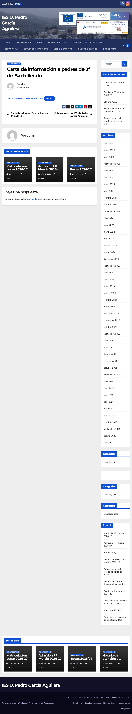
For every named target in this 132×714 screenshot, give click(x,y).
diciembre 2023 (111, 259)
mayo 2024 (109, 232)
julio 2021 (108, 381)
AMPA (40, 42)
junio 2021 (109, 388)
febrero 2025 (110, 198)
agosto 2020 (110, 436)
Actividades (24, 42)
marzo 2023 (110, 293)
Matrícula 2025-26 (113, 610)
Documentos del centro (87, 42)
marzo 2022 (110, 347)
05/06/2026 (14, 663)
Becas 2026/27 (80, 169)
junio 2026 (109, 143)
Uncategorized (14, 63)
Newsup (37, 703)
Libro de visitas (63, 49)
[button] (123, 45)
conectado (32, 199)
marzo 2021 (109, 408)
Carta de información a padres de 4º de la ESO (29, 114)
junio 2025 (109, 177)
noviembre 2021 (112, 361)
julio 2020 (108, 442)
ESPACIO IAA (11, 49)
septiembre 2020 (112, 429)
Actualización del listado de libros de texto (113, 121)
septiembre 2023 (112, 266)
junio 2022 (109, 340)
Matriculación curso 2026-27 (16, 167)
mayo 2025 (109, 184)
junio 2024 (109, 225)
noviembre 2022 (112, 320)
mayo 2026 (109, 150)
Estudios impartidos (36, 49)
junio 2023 (109, 279)
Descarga (49, 98)
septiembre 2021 (112, 374)
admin (23, 84)
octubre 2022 (110, 327)
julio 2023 (108, 272)
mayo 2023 (109, 286)
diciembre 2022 (111, 313)
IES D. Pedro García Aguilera (14, 23)
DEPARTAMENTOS (57, 42)
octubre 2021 (110, 368)
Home (8, 42)
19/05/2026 (46, 663)
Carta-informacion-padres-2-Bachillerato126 (25, 98)
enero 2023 (109, 306)
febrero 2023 (110, 300)
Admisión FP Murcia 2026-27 (47, 169)
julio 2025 (108, 170)
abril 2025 (109, 191)
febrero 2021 (110, 415)
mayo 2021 (109, 395)
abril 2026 (109, 157)
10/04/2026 (78, 663)
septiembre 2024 (112, 211)
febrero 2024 (110, 245)
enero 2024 (109, 252)
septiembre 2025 (112, 163)
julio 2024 (108, 218)
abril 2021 (108, 402)
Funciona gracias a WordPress (14, 703)
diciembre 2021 (111, 354)
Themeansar (49, 703)
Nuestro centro (88, 49)
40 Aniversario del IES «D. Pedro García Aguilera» (70, 114)
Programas (110, 49)
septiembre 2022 (112, 334)
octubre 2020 (110, 422)
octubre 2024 (110, 204)
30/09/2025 (110, 663)
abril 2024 (109, 238)
